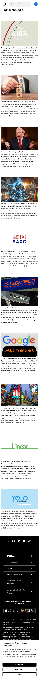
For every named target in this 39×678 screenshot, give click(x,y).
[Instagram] (8, 541)
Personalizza (19, 669)
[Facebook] (13, 541)
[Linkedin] (18, 541)
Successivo (34, 532)
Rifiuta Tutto (19, 674)
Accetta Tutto (19, 664)
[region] (19, 659)
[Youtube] (24, 541)
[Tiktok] (29, 541)
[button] (36, 4)
